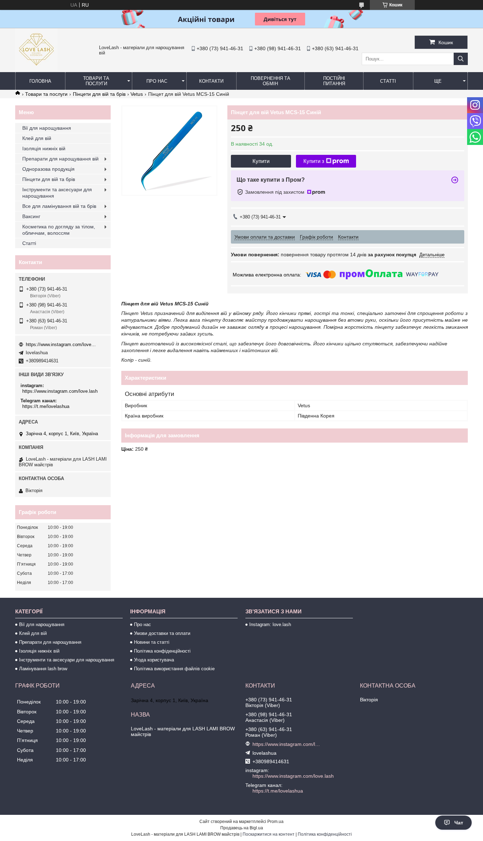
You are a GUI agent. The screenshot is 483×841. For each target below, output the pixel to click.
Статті (388, 81)
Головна (40, 81)
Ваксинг (31, 216)
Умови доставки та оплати (162, 633)
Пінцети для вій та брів (99, 94)
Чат (458, 822)
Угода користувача (154, 659)
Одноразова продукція (48, 169)
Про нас (156, 81)
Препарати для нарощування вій (60, 159)
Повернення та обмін (270, 81)
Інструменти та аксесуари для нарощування (57, 193)
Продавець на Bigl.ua (241, 827)
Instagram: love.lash (270, 624)
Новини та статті (151, 642)
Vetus (136, 94)
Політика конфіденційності (162, 651)
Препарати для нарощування (50, 642)
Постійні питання (334, 81)
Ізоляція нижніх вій (43, 148)
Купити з (313, 161)
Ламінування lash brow (43, 668)
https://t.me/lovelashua (45, 406)
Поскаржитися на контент (269, 834)
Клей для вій (36, 138)
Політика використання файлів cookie (174, 668)
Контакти (211, 81)
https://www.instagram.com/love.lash (61, 344)
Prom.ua (275, 821)
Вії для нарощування (46, 128)
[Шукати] (461, 59)
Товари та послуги (96, 81)
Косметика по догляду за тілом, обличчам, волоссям (58, 230)
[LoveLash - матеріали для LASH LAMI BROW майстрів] (36, 69)
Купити (260, 161)
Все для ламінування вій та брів (59, 206)
